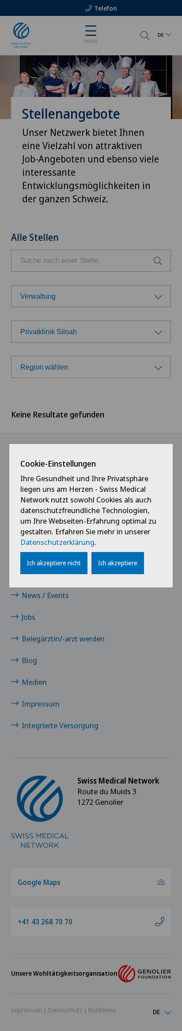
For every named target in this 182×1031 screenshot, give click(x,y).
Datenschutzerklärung (57, 542)
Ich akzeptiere (117, 563)
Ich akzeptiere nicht (54, 563)
